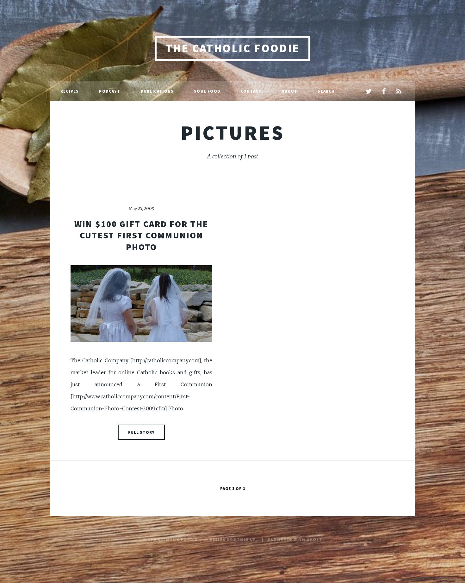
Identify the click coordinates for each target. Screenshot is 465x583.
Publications (157, 91)
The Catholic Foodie (232, 48)
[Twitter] (368, 92)
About (289, 91)
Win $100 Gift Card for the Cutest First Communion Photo (141, 235)
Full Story (141, 432)
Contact (251, 91)
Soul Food (207, 91)
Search (326, 91)
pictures (232, 132)
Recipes (69, 91)
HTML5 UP (245, 539)
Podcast (109, 91)
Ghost (314, 539)
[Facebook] (383, 92)
